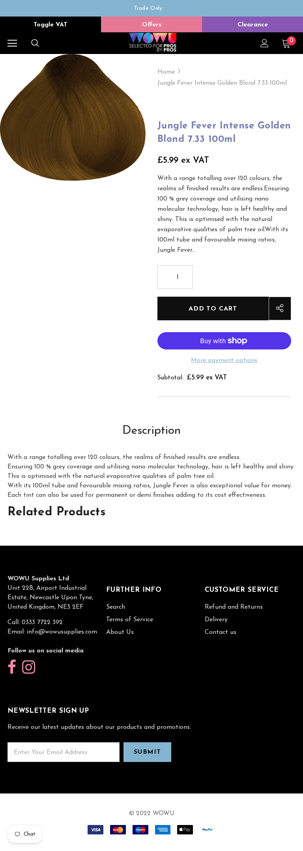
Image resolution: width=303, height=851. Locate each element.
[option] (148, 8)
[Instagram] (28, 667)
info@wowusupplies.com (62, 632)
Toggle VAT (50, 25)
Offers (151, 25)
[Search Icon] (35, 43)
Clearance (253, 25)
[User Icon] (264, 43)
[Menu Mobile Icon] (12, 43)
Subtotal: (170, 378)
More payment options (224, 360)
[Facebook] (11, 667)
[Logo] (152, 43)
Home (166, 72)
